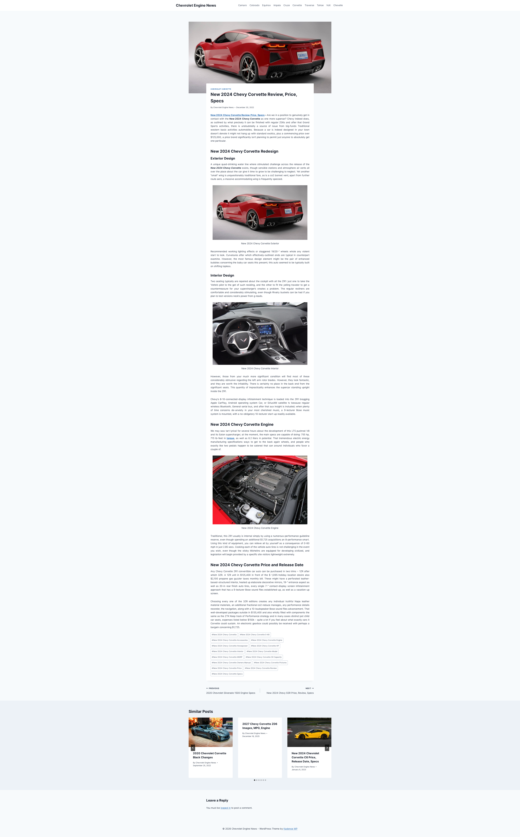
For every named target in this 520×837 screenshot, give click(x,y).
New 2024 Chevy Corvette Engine (266, 640)
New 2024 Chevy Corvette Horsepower (230, 646)
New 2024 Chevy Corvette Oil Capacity (264, 657)
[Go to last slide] (193, 748)
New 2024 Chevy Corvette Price (227, 668)
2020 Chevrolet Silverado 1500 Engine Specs (230, 690)
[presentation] (211, 732)
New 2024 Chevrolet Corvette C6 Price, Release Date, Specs (305, 757)
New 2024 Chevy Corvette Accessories (230, 640)
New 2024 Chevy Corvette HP (265, 646)
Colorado (254, 5)
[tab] (254, 780)
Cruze (286, 5)
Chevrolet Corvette (221, 89)
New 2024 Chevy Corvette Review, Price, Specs (238, 115)
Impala (277, 5)
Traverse (309, 5)
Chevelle (338, 5)
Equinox (266, 5)
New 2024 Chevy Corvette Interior (227, 651)
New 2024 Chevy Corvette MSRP (227, 657)
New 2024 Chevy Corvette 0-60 (255, 634)
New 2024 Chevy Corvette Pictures (270, 663)
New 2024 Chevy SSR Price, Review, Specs (290, 690)
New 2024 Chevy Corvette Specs (227, 674)
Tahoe (320, 5)
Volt (328, 5)
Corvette (297, 5)
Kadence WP (291, 828)
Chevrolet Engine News (223, 107)
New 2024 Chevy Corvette (224, 634)
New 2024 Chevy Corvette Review (261, 668)
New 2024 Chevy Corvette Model (262, 651)
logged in (226, 808)
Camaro (242, 5)
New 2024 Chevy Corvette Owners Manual (231, 663)
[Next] (327, 748)
